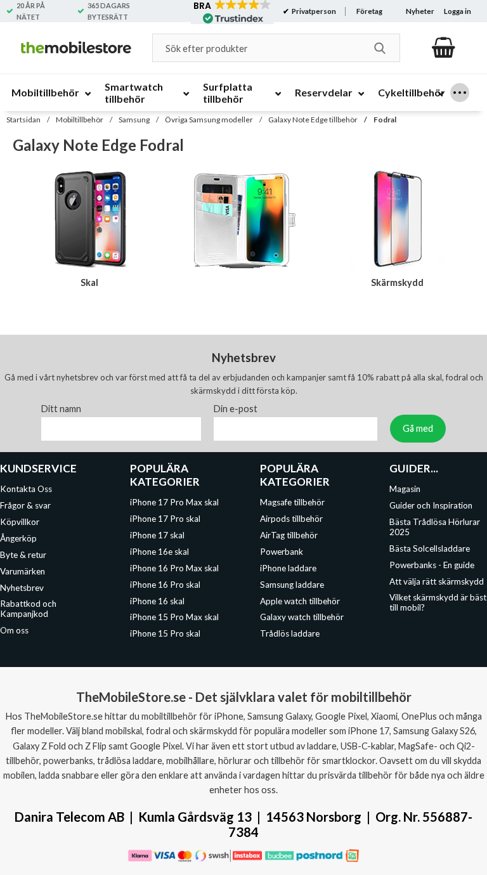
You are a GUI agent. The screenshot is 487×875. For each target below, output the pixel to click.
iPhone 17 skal (157, 535)
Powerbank (281, 552)
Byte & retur (23, 555)
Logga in (457, 11)
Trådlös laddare (290, 633)
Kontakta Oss (26, 489)
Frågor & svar (25, 506)
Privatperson (313, 11)
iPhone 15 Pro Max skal (174, 617)
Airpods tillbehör (291, 519)
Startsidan (23, 119)
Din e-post (235, 409)
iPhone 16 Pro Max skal (174, 568)
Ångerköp (18, 538)
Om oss (14, 630)
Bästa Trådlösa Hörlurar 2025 (434, 527)
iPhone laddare (288, 568)
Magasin (404, 489)
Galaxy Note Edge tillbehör (313, 119)
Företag (369, 11)
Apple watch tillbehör (300, 601)
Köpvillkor (19, 522)
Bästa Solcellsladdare (429, 548)
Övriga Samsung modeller (209, 119)
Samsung (134, 119)
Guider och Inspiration (430, 506)
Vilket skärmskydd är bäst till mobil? (437, 603)
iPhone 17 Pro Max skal (174, 503)
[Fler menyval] (459, 92)
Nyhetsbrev (22, 588)
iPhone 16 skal (157, 601)
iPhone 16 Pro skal (165, 585)
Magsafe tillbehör (292, 503)
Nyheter (420, 11)
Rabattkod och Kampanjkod (28, 609)
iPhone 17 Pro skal (165, 519)
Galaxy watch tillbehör (302, 617)
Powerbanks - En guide (431, 565)
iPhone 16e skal (159, 552)
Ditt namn (61, 409)
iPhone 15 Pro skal (165, 633)
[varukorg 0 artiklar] (443, 48)
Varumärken (22, 571)
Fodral (384, 119)
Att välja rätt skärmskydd (436, 581)
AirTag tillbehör (289, 535)
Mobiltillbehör (79, 119)
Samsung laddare (292, 585)
